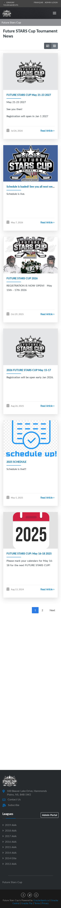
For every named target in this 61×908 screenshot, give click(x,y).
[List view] (54, 46)
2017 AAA (10, 836)
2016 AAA (10, 841)
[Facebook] (23, 895)
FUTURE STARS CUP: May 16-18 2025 (29, 553)
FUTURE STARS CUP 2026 (22, 278)
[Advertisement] (30, 649)
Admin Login (51, 2)
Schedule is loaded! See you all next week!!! (32, 186)
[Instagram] (36, 895)
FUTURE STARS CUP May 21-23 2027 (29, 95)
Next (52, 610)
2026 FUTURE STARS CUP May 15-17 (29, 370)
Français (39, 2)
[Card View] (47, 46)
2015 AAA (10, 847)
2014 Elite (10, 858)
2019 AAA (10, 825)
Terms (37, 903)
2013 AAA (10, 863)
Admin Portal (49, 815)
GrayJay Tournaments (10, 3)
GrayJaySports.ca (41, 900)
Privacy (45, 903)
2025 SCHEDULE (16, 462)
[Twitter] (30, 895)
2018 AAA (10, 830)
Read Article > (47, 130)
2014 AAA (10, 852)
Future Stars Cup (11, 22)
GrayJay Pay (27, 903)
